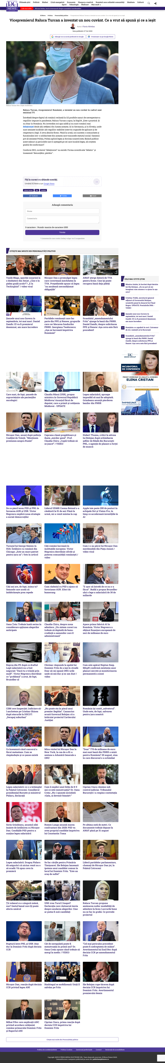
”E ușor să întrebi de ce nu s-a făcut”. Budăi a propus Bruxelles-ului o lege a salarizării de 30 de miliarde (100, 591)
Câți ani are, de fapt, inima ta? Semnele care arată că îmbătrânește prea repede (22, 589)
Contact (99, 1050)
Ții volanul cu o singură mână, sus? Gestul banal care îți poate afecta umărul (22, 906)
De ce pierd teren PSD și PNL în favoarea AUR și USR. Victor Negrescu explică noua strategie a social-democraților (23, 512)
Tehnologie (74, 4)
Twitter (64, 196)
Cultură (140, 2)
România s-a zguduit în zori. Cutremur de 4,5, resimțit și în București (142, 328)
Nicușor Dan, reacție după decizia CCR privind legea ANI (24, 986)
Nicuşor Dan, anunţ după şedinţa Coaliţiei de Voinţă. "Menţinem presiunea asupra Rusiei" (23, 438)
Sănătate (131, 2)
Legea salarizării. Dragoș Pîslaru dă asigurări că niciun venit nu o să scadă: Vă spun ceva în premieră (23, 867)
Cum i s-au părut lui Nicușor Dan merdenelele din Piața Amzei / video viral (100, 548)
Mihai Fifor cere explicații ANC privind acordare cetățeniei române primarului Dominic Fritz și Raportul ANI (24, 1026)
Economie (71, 2)
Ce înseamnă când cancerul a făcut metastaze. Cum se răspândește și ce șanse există (22, 752)
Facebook (34, 196)
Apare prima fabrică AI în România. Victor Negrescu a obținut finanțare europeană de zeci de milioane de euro (99, 628)
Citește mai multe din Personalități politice (62, 1040)
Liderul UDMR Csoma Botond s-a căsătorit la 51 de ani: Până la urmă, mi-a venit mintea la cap (61, 511)
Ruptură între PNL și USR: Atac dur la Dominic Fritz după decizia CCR (23, 946)
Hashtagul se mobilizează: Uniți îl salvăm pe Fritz (62, 986)
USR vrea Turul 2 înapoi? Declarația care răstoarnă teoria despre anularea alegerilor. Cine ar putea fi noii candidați (61, 907)
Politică (36, 2)
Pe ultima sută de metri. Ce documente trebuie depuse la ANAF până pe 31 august (98, 827)
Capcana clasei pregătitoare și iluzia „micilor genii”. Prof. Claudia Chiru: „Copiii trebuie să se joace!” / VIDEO (61, 439)
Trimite (62, 232)
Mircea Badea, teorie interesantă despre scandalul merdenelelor (58, 8)
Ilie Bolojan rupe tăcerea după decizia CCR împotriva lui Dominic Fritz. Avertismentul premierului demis (98, 989)
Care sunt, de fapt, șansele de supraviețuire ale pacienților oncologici (21, 397)
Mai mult (96, 4)
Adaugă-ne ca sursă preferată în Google (69, 37)
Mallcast (85, 4)
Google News (49, 184)
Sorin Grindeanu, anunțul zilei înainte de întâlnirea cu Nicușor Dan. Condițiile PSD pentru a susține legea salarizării (23, 829)
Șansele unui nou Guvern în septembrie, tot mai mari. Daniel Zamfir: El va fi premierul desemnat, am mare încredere (23, 322)
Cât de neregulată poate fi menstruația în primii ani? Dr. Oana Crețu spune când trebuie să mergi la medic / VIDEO (62, 948)
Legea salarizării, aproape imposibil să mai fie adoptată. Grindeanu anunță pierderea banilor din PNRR (98, 399)
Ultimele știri (24, 2)
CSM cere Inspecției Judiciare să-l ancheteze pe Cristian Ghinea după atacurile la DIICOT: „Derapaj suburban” (24, 713)
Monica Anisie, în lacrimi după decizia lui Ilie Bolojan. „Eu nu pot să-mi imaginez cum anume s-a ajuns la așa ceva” (142, 288)
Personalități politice (61, 15)
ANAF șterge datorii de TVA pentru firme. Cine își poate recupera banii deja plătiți (97, 280)
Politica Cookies (66, 1050)
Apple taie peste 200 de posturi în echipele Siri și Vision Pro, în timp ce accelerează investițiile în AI (100, 512)
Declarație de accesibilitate (114, 1050)
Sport (64, 4)
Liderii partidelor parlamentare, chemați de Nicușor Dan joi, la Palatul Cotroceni (99, 865)
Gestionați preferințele (84, 1050)
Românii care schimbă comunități (110, 2)
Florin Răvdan (88, 26)
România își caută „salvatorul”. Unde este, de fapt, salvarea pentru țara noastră (99, 711)
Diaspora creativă (85, 2)
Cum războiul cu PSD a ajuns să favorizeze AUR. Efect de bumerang (61, 589)
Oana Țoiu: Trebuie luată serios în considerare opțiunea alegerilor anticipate (23, 627)
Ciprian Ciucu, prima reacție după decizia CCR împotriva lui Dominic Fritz (62, 1025)
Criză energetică (57, 2)
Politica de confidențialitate (47, 1050)
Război (45, 2)
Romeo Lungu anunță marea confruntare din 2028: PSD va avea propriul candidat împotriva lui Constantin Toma (61, 829)
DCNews (12, 6)
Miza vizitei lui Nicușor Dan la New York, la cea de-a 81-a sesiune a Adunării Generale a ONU (60, 753)
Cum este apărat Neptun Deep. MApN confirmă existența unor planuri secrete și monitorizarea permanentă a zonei (100, 669)
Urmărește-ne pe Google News (102, 37)
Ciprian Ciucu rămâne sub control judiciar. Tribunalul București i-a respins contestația (100, 789)
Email (94, 196)
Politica (50, 15)
